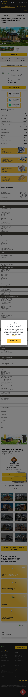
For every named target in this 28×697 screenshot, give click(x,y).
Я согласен (14, 341)
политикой (14, 335)
